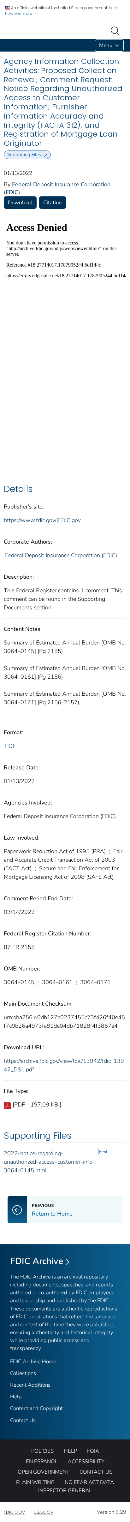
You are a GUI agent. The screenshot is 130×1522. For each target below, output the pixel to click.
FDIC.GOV (14, 1512)
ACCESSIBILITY (86, 1461)
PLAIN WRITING (35, 1482)
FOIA (93, 1451)
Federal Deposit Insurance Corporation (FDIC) (61, 555)
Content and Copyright (36, 1408)
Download (20, 202)
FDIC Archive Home (33, 1361)
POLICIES (42, 1451)
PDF (10, 746)
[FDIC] (5, 45)
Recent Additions (30, 1385)
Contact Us (23, 1420)
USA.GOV (43, 1512)
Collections (23, 1373)
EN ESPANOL (42, 1461)
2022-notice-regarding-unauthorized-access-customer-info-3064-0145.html (49, 1161)
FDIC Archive (36, 1261)
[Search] (116, 30)
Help (16, 1396)
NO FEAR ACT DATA (89, 1482)
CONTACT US (96, 1472)
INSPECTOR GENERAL (65, 1490)
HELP (70, 1451)
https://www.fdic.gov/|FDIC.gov (42, 520)
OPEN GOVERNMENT (43, 1472)
